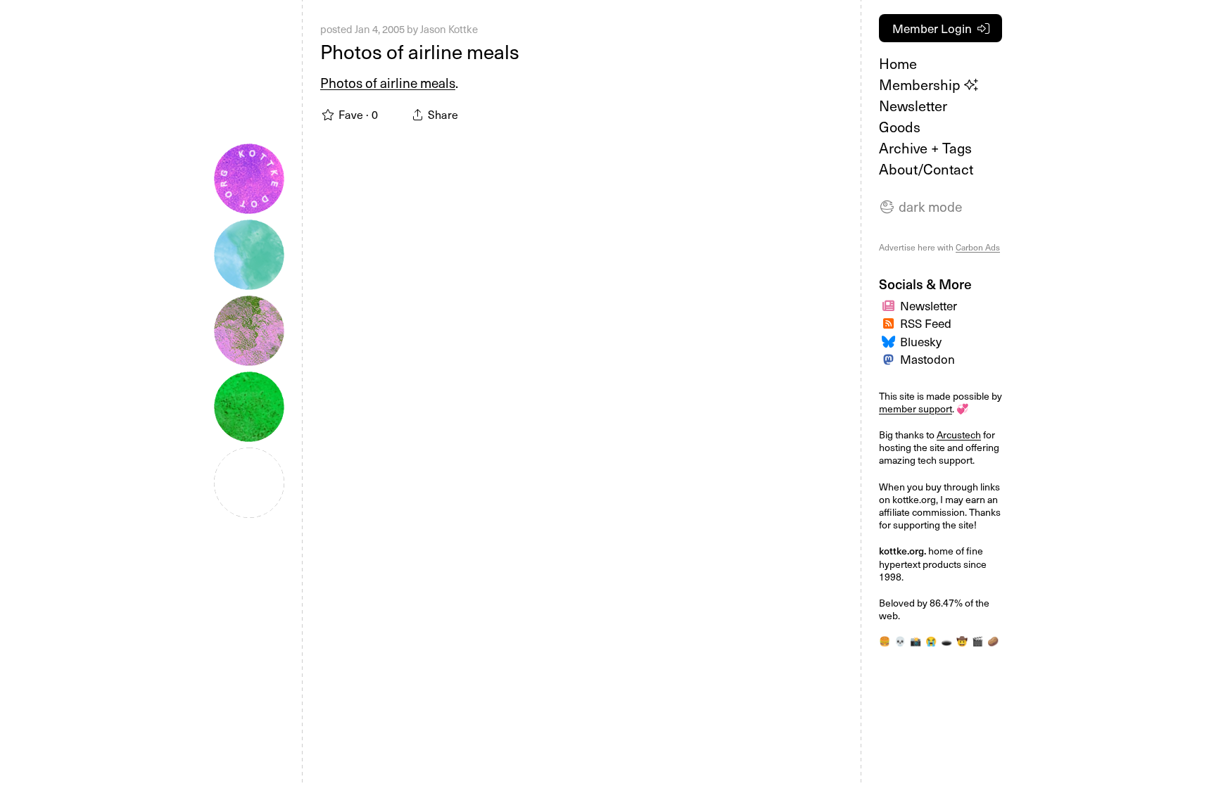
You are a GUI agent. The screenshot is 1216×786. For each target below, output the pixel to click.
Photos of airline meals (419, 51)
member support (915, 408)
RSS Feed (925, 323)
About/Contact (926, 169)
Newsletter (913, 105)
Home (898, 63)
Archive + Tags (925, 148)
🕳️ (946, 641)
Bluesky (921, 341)
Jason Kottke (449, 29)
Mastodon (927, 358)
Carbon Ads (978, 247)
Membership (921, 84)
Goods (899, 127)
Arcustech (959, 434)
